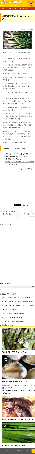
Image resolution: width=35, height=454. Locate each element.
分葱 (24, 169)
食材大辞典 (12, 8)
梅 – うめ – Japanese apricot (24, 301)
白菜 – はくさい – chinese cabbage (13, 313)
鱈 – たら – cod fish (8, 305)
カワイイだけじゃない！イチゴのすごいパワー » (26, 214)
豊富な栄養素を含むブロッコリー (16, 156)
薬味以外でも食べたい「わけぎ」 (17, 17)
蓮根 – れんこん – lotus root (22, 297)
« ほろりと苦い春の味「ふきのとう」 (8, 213)
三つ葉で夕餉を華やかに (13, 159)
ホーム (3, 8)
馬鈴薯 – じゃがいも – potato (25, 305)
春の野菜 (29, 169)
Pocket (25, 205)
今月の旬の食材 (24, 8)
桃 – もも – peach (7, 301)
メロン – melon (7, 297)
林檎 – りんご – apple (9, 309)
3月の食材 (30, 29)
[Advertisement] (16, 188)
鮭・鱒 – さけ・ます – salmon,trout (13, 321)
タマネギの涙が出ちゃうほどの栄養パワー (19, 154)
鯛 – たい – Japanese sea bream (12, 317)
